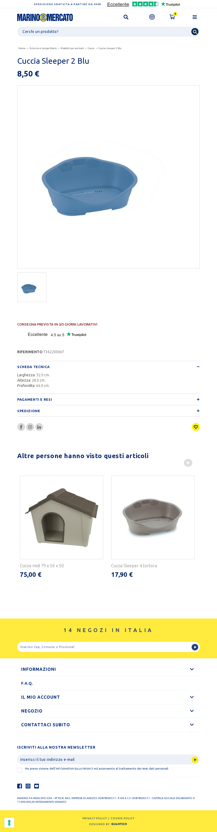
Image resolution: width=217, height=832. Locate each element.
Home (22, 48)
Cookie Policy (122, 818)
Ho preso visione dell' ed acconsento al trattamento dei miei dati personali (96, 768)
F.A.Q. (27, 683)
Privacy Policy (95, 818)
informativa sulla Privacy (74, 768)
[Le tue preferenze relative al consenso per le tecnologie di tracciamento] (9, 823)
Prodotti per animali (72, 48)
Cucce (91, 48)
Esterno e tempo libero (43, 48)
